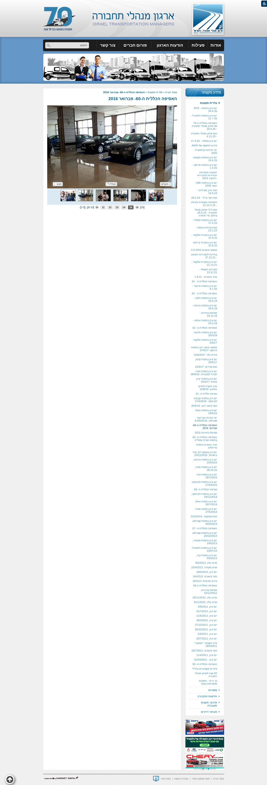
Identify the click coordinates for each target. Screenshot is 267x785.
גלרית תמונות (155, 92)
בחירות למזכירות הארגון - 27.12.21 (204, 256)
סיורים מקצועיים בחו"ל (205, 668)
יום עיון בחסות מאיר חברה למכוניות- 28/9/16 (204, 373)
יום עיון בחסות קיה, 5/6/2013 (206, 557)
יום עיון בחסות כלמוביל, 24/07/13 (204, 549)
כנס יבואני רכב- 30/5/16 (204, 405)
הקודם (164, 184)
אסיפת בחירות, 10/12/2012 (209, 591)
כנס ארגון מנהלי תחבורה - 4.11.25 (204, 135)
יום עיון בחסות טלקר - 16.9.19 (205, 299)
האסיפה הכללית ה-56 (205, 585)
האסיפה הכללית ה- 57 (205, 528)
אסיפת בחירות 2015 (206, 432)
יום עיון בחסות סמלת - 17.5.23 (205, 221)
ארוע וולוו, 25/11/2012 (205, 597)
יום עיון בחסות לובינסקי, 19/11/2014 (204, 495)
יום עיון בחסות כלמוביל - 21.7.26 (204, 117)
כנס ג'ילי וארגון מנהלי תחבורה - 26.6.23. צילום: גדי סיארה (205, 212)
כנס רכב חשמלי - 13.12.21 (208, 271)
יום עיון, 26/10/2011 (206, 629)
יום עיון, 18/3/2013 (206, 571)
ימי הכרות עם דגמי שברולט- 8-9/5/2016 (206, 419)
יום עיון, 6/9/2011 (207, 633)
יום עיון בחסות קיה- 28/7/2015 (206, 476)
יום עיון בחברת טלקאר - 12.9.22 (204, 236)
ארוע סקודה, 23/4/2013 (204, 567)
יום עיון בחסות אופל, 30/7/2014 (206, 503)
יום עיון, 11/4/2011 (206, 655)
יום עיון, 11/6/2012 (206, 615)
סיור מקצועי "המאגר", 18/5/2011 (205, 644)
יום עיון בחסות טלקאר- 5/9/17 (205, 341)
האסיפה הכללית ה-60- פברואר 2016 (142, 98)
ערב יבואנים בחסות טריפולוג (206, 446)
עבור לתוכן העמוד (133, 3)
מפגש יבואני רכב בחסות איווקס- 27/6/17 (204, 349)
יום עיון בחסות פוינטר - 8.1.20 (204, 287)
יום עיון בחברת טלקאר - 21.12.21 (204, 263)
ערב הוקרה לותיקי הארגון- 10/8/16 (207, 388)
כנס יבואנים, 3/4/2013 (205, 576)
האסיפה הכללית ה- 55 (205, 664)
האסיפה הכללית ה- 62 (205, 327)
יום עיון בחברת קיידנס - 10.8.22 (204, 244)
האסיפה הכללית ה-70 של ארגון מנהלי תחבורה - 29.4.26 (204, 126)
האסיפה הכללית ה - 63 (204, 293)
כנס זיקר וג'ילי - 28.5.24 (204, 197)
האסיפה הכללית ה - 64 (204, 281)
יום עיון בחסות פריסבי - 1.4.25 (204, 166)
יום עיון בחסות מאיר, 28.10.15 (206, 468)
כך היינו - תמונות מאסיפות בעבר (208, 682)
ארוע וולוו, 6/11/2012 (205, 602)
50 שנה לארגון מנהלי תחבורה (206, 675)
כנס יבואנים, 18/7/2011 (204, 650)
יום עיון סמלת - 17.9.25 (204, 140)
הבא (59, 184)
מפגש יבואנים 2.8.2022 (204, 249)
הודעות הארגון (170, 45)
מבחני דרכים (209, 711)
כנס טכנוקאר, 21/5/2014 (204, 516)
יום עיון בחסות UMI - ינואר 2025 (205, 184)
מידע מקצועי (211, 92)
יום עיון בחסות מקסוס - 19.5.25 (204, 159)
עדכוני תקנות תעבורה (209, 704)
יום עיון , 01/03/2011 (205, 659)
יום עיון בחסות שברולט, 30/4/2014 (204, 522)
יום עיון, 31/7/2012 (206, 611)
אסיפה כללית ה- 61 (206, 393)
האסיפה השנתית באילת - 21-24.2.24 (204, 204)
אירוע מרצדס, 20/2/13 (205, 581)
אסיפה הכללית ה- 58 (205, 489)
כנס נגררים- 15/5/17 (206, 366)
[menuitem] (216, 45)
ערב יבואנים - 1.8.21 (206, 276)
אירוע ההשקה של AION (204, 145)
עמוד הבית (171, 92)
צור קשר (107, 45)
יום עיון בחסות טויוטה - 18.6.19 (204, 307)
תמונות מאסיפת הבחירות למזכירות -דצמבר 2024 (207, 175)
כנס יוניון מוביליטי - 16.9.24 (207, 192)
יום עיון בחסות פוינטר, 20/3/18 (205, 334)
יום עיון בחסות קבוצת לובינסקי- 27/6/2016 (205, 400)
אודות (216, 45)
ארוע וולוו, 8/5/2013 (206, 562)
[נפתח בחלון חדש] (156, 778)
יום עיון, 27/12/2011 (206, 624)
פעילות (198, 45)
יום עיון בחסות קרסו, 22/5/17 (206, 361)
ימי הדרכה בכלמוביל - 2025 (205, 151)
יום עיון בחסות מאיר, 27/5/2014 (206, 510)
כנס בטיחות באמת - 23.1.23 (206, 229)
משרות (212, 690)
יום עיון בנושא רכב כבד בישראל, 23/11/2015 (205, 453)
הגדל (113, 184)
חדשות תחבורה (207, 696)
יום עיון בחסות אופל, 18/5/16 (206, 412)
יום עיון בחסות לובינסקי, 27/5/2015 (204, 483)
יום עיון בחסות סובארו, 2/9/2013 (205, 542)
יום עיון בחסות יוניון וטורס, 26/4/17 (206, 380)
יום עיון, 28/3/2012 (206, 620)
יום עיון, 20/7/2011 (206, 638)
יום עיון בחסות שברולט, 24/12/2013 (204, 534)
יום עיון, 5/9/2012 (207, 606)
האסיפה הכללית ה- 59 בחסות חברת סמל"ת (205, 439)
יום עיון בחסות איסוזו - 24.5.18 (205, 322)
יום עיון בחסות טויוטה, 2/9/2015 (205, 461)
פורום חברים (135, 45)
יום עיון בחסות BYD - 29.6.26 (205, 109)
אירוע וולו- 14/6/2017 (205, 354)
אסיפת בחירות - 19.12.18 (208, 314)
